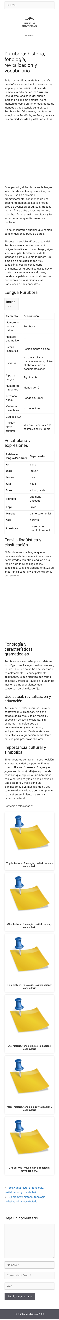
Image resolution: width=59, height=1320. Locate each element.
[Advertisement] (29, 154)
